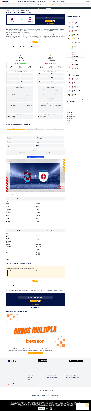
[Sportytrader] (5, 1)
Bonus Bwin (30, 377)
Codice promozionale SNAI (52, 368)
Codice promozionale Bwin (52, 377)
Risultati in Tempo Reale (13, 373)
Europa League (18, 10)
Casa (19, 60)
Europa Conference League (74, 107)
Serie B (70, 112)
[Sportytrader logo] (45, 384)
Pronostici (20, 1)
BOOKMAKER (12, 365)
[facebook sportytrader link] (11, 361)
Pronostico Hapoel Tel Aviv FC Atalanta (73, 373)
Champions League (72, 103)
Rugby (82, 99)
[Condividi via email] (36, 308)
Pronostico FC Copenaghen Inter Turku (73, 370)
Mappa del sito (56, 395)
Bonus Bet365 (30, 375)
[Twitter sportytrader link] (13, 361)
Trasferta (22, 60)
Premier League (72, 116)
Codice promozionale (28, 1)
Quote (50, 1)
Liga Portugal (71, 124)
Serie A (70, 110)
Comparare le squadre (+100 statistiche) (35, 157)
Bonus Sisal (30, 379)
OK (82, 409)
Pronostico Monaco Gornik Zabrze (72, 368)
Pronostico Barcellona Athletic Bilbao (72, 377)
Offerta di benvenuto (50, 23)
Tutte (68, 99)
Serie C (70, 114)
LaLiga (70, 118)
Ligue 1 (70, 122)
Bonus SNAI (30, 368)
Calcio (13, 10)
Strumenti (63, 1)
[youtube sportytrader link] (9, 361)
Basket (78, 99)
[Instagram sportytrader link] (16, 361)
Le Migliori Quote (12, 370)
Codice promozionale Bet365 (52, 375)
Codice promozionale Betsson (52, 370)
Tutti (17, 60)
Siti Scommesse (44, 1)
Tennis (75, 99)
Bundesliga (71, 120)
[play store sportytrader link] (79, 361)
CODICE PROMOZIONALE (52, 365)
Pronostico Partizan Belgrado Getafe (72, 375)
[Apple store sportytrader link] (72, 361)
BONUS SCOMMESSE (32, 365)
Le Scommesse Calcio (13, 368)
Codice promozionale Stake (52, 373)
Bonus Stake (30, 373)
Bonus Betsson (30, 370)
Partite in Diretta (56, 1)
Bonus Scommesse (36, 1)
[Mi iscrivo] (87, 1)
